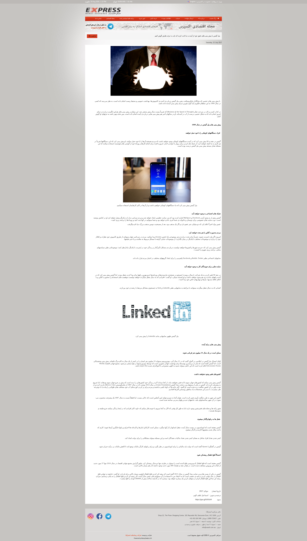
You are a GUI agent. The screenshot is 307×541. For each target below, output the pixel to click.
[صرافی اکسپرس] (103, 10)
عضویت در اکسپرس (203, 2)
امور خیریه (142, 18)
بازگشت (93, 36)
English (192, 2)
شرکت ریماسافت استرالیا (133, 535)
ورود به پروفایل (217, 2)
